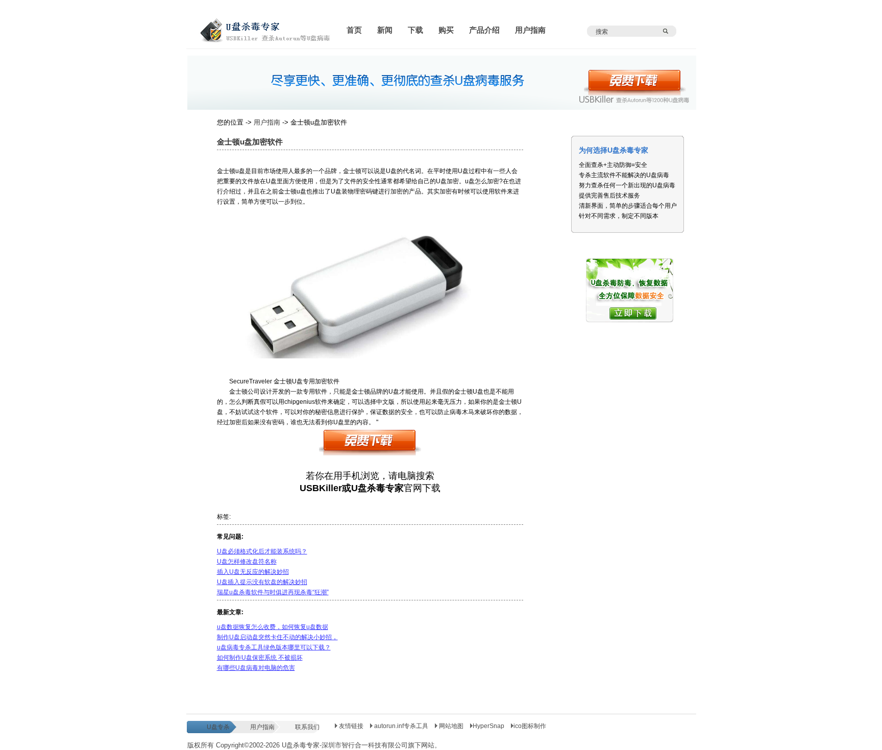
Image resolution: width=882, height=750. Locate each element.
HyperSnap (488, 726)
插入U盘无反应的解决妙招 (253, 571)
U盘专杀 (218, 727)
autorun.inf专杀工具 (401, 726)
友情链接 (350, 726)
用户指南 (267, 122)
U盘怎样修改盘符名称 (247, 561)
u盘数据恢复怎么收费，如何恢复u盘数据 (272, 627)
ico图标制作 (529, 726)
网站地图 (451, 726)
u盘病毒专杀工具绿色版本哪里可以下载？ (274, 647)
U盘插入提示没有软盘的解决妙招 (262, 582)
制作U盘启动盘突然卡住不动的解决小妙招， (277, 637)
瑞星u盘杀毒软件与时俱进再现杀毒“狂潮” (273, 592)
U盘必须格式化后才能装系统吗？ (262, 551)
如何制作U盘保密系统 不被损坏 (260, 657)
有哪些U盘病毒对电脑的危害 (256, 667)
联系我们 (307, 727)
